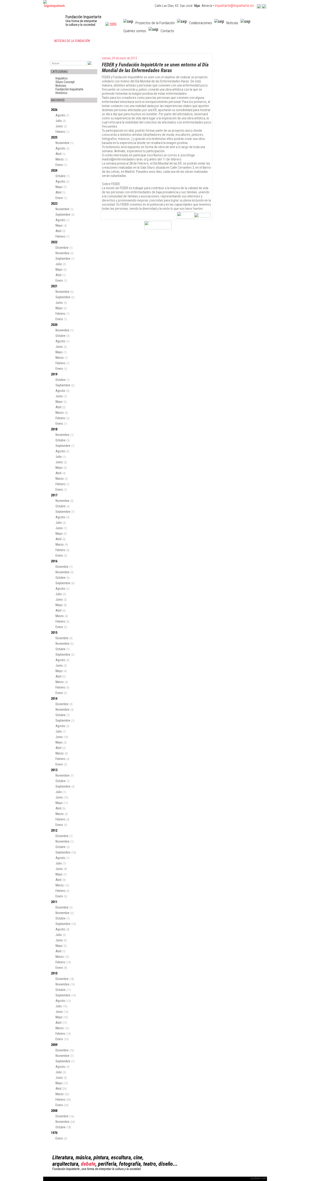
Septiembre (63, 214)
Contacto (167, 31)
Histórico (61, 93)
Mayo (59, 187)
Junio (59, 126)
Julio (59, 121)
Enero (59, 165)
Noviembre (62, 143)
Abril (58, 154)
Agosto (60, 115)
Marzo (60, 159)
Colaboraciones (200, 23)
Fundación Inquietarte (69, 89)
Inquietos (62, 78)
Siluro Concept (65, 82)
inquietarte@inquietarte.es (234, 5)
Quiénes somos (134, 31)
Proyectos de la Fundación (155, 23)
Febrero (60, 132)
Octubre (61, 176)
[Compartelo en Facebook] (202, 216)
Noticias (232, 23)
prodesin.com (258, 1178)
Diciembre (62, 247)
